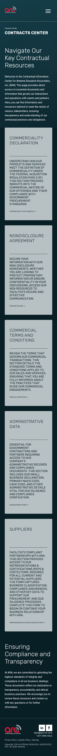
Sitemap (35, 740)
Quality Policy (24, 740)
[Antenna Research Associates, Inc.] (10, 9)
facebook (49, 728)
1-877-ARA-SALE (44, 736)
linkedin (42, 728)
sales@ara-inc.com (43, 733)
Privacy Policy (11, 740)
